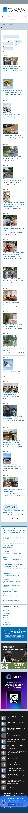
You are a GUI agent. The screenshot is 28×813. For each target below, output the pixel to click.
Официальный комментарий (11, 575)
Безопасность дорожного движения (13, 535)
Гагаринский (6, 613)
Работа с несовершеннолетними (12, 589)
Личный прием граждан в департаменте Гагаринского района (14, 303)
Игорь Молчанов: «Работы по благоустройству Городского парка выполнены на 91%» (13, 348)
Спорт (4, 593)
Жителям (14, 19)
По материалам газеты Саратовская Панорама (13, 578)
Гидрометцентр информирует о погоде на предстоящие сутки (12, 91)
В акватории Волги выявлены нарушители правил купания (12, 465)
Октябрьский (6, 622)
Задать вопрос (11, 804)
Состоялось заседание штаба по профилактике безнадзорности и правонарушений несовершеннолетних (13, 490)
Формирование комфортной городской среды (11, 601)
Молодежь (6, 562)
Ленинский (6, 620)
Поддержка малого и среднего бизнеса (12, 582)
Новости (10, 24)
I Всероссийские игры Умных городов (14, 532)
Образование (7, 573)
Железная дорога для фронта (12, 135)
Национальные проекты (10, 566)
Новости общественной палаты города (14, 568)
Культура (5, 557)
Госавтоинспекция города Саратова (13, 543)
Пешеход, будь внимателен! (11, 278)
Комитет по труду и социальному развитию (12, 550)
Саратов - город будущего (10, 591)
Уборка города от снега (10, 595)
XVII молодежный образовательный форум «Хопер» (13, 511)
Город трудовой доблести (10, 540)
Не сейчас (20, 804)
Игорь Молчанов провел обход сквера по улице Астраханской (12, 67)
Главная (3, 24)
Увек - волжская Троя (9, 598)
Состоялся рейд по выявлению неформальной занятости (12, 325)
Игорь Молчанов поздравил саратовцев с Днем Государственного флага (11, 116)
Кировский (6, 617)
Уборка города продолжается (12, 156)
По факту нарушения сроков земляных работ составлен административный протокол (12, 442)
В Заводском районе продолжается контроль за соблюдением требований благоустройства (13, 254)
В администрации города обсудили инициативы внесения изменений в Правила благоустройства (14, 204)
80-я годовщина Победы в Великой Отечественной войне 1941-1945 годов (14, 529)
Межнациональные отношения (12, 559)
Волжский (6, 611)
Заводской (6, 615)
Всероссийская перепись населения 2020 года (13, 537)
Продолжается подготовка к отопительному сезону (11, 393)
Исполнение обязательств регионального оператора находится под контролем (14, 228)
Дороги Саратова (8, 545)
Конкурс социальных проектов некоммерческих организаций (12, 554)
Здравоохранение (8, 547)
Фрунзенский (7, 624)
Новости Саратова (8, 571)
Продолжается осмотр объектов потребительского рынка (12, 417)
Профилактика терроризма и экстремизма (11, 586)
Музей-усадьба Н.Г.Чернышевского (13, 564)
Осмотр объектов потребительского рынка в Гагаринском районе (14, 179)
